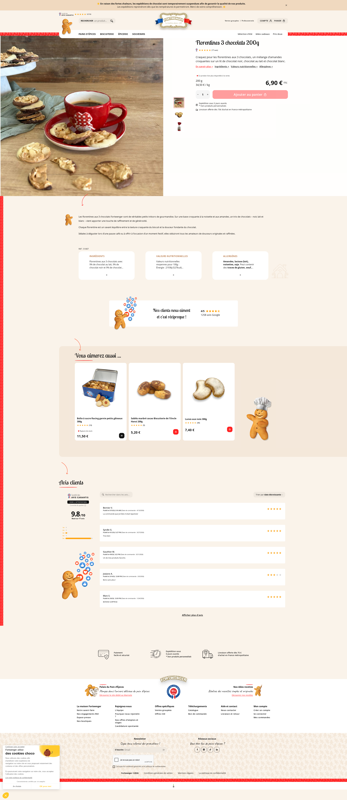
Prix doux (278, 34)
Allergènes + (266, 66)
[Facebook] (197, 749)
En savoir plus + (204, 66)
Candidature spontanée (126, 726)
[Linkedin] (217, 749)
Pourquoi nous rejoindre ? (127, 715)
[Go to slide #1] (179, 102)
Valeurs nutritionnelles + (244, 66)
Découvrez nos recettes (242, 695)
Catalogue (193, 710)
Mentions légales (185, 773)
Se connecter (260, 714)
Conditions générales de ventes (158, 773)
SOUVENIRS (138, 34)
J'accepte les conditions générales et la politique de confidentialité (141, 766)
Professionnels (248, 21)
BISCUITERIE (107, 34)
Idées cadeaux (263, 34)
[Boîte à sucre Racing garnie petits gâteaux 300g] (121, 435)
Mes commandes (262, 717)
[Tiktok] (210, 749)
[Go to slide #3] (179, 126)
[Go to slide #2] (179, 114)
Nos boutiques (84, 721)
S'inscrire (119, 749)
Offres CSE (160, 714)
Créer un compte (262, 710)
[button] (266, 20)
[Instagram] (204, 749)
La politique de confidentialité (212, 773)
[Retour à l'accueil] (66, 27)
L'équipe (119, 710)
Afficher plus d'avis (192, 615)
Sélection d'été (245, 34)
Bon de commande (197, 714)
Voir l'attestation (78, 502)
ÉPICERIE (123, 34)
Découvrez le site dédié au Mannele (115, 695)
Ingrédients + (222, 66)
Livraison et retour (230, 714)
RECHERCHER (87, 20)
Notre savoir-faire (85, 710)
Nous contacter (228, 710)
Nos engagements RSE (88, 714)
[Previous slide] (7, 114)
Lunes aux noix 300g (196, 419)
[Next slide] (163, 114)
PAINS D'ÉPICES (87, 34)
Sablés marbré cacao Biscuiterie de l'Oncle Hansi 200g (153, 420)
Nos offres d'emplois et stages (126, 721)
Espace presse (84, 717)
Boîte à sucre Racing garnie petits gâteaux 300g (99, 420)
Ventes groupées (232, 21)
